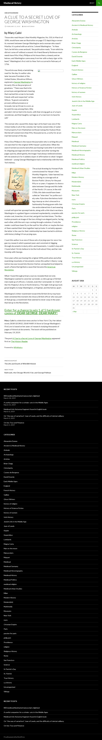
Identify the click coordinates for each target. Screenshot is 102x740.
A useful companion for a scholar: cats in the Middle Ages (26, 402)
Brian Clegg (76, 43)
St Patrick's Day (78, 249)
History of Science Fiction (82, 88)
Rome (74, 235)
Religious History (78, 231)
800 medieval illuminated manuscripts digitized (22, 396)
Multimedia (76, 186)
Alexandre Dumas (78, 21)
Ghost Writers (77, 79)
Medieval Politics (78, 159)
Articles (75, 39)
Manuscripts (76, 132)
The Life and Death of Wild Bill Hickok (20, 362)
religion (74, 226)
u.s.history (76, 262)
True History (77, 258)
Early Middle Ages (79, 61)
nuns (74, 199)
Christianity (76, 47)
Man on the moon (78, 128)
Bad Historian (29, 26)
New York (75, 195)
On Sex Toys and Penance (14, 423)
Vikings (74, 271)
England (75, 65)
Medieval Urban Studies (81, 168)
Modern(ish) (76, 182)
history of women (78, 92)
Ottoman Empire (78, 204)
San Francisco (77, 240)
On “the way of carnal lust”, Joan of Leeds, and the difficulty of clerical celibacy (34, 416)
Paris (74, 208)
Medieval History (12, 3)
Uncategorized (11, 13)
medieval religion (78, 164)
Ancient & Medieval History (82, 25)
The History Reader (19, 341)
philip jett (75, 217)
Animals (75, 30)
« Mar (75, 311)
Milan (74, 173)
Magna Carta (77, 123)
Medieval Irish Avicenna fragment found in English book (25, 409)
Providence (76, 222)
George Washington (22, 82)
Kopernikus (76, 115)
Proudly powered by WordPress (14, 737)
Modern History (78, 177)
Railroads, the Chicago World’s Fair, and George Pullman (27, 371)
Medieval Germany (79, 146)
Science (75, 244)
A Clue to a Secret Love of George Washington (32, 338)
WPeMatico (18, 347)
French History (77, 70)
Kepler (74, 110)
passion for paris (78, 213)
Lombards (75, 119)
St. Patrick (76, 253)
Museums (75, 191)
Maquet (75, 137)
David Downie (77, 56)
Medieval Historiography (81, 150)
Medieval (75, 141)
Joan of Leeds (77, 106)
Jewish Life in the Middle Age (83, 101)
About (92, 3)
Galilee (74, 74)
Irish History (76, 97)
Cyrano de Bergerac (79, 52)
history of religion (78, 83)
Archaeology (77, 34)
